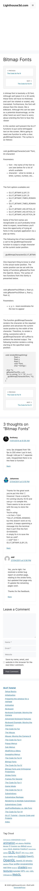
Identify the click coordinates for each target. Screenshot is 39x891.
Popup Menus (11, 743)
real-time (7, 867)
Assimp (27, 843)
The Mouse (10, 732)
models (22, 856)
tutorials (16, 871)
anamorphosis (16, 840)
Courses (14, 846)
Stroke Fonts (10, 775)
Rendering (14, 867)
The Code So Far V (13, 783)
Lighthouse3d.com (15, 5)
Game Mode (10, 786)
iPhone (27, 853)
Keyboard (9, 709)
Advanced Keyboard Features (18, 719)
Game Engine (32, 849)
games (5, 853)
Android (23, 840)
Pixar (11, 864)
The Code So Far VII (14, 812)
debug (23, 846)
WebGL (16, 874)
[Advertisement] (19, 31)
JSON (31, 853)
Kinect (5, 856)
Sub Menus (10, 747)
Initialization (10, 695)
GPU (23, 853)
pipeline (6, 864)
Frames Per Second (13, 779)
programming (26, 864)
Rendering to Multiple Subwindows (20, 801)
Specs (30, 867)
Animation (9, 705)
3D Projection (7, 840)
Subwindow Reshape (14, 797)
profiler (17, 864)
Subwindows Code (13, 804)
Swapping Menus (12, 754)
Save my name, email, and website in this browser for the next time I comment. (19, 662)
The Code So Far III (13, 758)
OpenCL (30, 856)
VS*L (23, 871)
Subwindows (10, 793)
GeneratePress (19, 887)
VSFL (27, 871)
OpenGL (9, 860)
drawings (16, 849)
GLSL (11, 852)
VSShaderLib (7, 875)
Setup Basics (10, 691)
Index (7, 822)
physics (29, 861)
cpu (19, 846)
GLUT (18, 852)
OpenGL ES (20, 861)
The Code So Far (12, 729)
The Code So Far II (13, 740)
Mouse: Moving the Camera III (18, 736)
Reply (9, 466)
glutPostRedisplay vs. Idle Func (18, 808)
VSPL (32, 871)
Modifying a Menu (13, 751)
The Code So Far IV (13, 765)
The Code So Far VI (13, 790)
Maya (15, 856)
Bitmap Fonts (10, 762)
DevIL (10, 849)
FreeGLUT (24, 849)
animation (9, 842)
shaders (22, 867)
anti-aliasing (20, 843)
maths (10, 856)
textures (8, 870)
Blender (5, 846)
